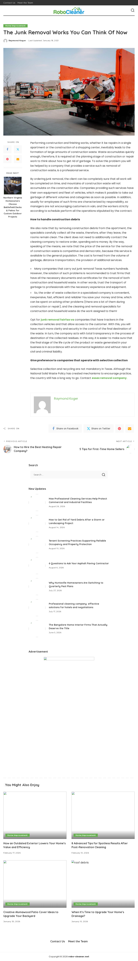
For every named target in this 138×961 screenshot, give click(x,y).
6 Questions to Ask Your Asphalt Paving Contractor (79, 563)
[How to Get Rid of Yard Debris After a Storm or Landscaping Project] (37, 523)
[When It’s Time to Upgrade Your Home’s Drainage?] (103, 884)
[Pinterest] (7, 159)
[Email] (18, 159)
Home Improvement (15, 26)
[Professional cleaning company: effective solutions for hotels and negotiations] (37, 607)
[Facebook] (7, 149)
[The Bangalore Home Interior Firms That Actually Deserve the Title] (37, 628)
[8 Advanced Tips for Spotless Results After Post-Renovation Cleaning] (103, 815)
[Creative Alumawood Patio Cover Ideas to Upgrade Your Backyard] (34, 884)
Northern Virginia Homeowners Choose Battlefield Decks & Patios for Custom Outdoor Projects (12, 207)
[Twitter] (18, 149)
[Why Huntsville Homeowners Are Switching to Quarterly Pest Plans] (37, 586)
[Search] (133, 10)
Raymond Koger (17, 40)
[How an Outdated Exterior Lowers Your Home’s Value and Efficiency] (34, 815)
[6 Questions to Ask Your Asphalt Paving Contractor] (37, 565)
